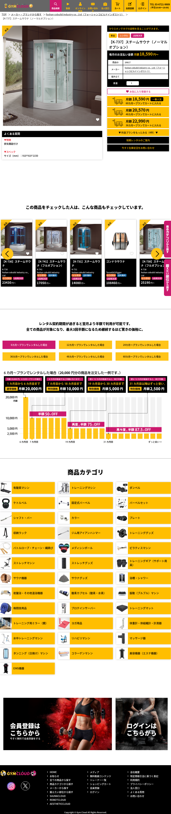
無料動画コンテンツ (100, 776)
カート (118, 6)
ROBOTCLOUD (58, 799)
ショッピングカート (100, 784)
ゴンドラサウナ (81, 261)
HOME (53, 772)
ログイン (142, 8)
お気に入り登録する (140, 91)
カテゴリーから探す (167, 239)
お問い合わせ (93, 9)
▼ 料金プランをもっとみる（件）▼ (138, 132)
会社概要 (135, 772)
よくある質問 (137, 792)
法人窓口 (105, 8)
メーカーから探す (59, 788)
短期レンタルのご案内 (138, 140)
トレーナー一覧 (98, 780)
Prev (7, 254)
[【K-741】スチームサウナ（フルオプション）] (16, 239)
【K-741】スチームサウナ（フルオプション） (16, 263)
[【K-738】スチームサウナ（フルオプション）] (120, 239)
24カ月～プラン (142, 344)
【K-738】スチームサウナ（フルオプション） (120, 263)
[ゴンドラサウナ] (86, 239)
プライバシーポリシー (142, 784)
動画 (68, 8)
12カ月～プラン (85, 344)
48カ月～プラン (85, 356)
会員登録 (130, 8)
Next (157, 254)
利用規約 (135, 780)
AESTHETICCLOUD (60, 803)
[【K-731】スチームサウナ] (51, 239)
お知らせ (54, 776)
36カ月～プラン (29, 356)
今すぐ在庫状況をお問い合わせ (138, 147)
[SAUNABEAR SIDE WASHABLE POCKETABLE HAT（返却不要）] (155, 239)
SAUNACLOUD (58, 796)
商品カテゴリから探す (61, 784)
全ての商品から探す (60, 780)
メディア (94, 772)
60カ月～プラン (142, 356)
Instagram (11, 786)
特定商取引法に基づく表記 (144, 776)
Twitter (25, 786)
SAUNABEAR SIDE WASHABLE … (152, 263)
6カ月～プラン (29, 344)
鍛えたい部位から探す (167, 277)
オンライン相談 (80, 9)
